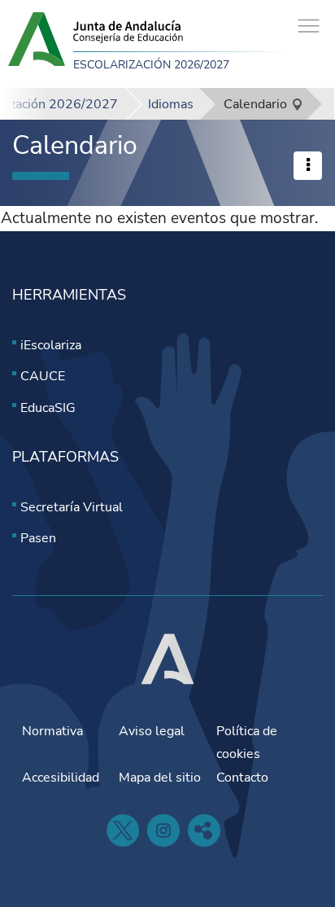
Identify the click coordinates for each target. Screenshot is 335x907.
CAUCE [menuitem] (42, 376)
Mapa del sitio (160, 778)
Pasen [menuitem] (38, 538)
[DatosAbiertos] (204, 830)
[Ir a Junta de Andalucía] (167, 657)
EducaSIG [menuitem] (48, 408)
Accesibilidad (60, 778)
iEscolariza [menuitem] (50, 345)
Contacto (242, 778)
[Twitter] (123, 830)
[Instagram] (163, 830)
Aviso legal (152, 731)
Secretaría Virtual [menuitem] (71, 507)
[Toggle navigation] (308, 26)
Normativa (52, 731)
